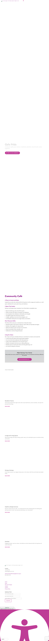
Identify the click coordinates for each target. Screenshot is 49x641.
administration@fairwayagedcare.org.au (13, 573)
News (6, 583)
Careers (6, 586)
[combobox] (7, 608)
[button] (14, 608)
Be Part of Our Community (12, 152)
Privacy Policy (7, 589)
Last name (7, 596)
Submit (8, 600)
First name (7, 593)
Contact (6, 587)
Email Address (8, 598)
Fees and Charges (8, 584)
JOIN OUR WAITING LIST (24, 359)
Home (6, 581)
